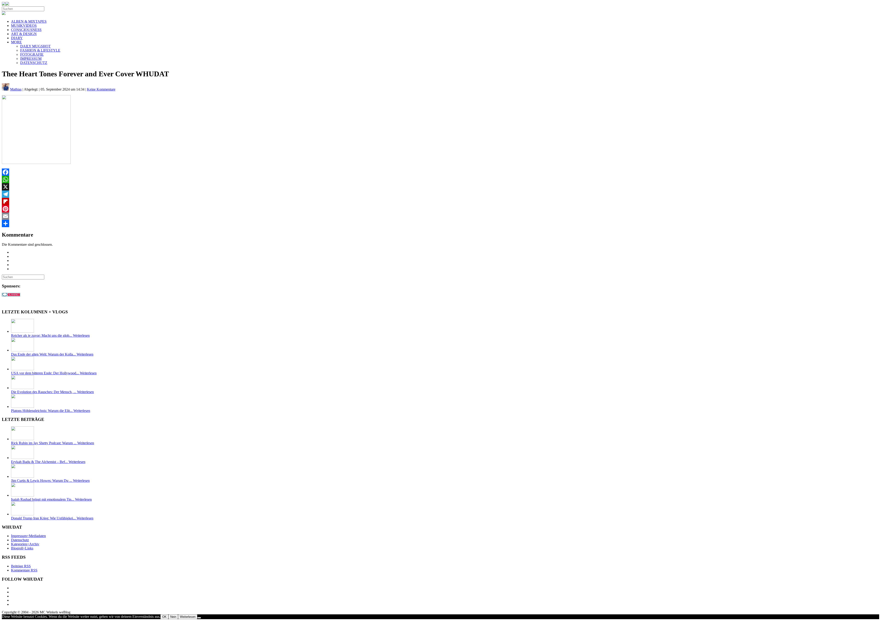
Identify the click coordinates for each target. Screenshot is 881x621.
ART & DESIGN (24, 34)
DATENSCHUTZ (33, 63)
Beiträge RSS (21, 566)
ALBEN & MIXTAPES (29, 21)
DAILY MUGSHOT (35, 46)
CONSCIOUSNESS (26, 30)
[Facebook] (440, 172)
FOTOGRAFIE (32, 54)
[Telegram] (440, 194)
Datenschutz (20, 540)
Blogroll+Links (22, 548)
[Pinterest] (440, 209)
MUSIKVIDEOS (24, 26)
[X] (440, 186)
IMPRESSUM (31, 59)
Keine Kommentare (101, 89)
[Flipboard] (440, 201)
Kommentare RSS (24, 570)
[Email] (440, 216)
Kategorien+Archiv (25, 544)
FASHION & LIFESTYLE (40, 50)
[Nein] (199, 617)
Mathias (16, 89)
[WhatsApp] (440, 179)
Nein (173, 616)
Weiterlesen (187, 616)
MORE (16, 42)
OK (164, 616)
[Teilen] (440, 223)
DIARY (17, 38)
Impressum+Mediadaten (28, 536)
